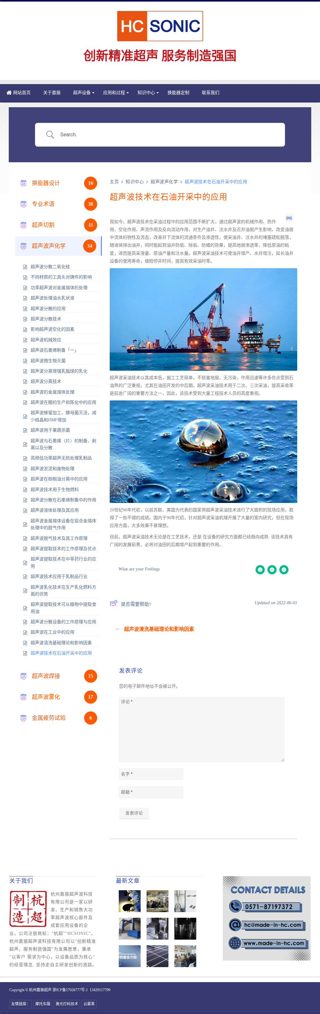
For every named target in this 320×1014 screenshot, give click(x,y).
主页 (114, 181)
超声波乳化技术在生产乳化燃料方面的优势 (63, 590)
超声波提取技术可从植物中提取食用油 (63, 608)
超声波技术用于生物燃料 (55, 489)
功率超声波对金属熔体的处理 (59, 287)
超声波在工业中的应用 (52, 632)
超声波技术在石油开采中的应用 (61, 653)
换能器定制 (178, 92)
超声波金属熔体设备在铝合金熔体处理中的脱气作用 (63, 524)
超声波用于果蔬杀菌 (50, 430)
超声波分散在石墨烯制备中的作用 (63, 500)
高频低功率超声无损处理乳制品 (61, 458)
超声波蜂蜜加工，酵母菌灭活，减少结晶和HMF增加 (63, 416)
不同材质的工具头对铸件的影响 (61, 277)
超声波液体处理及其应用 (55, 510)
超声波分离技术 (46, 381)
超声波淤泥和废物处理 (52, 468)
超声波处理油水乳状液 (52, 298)
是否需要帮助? (136, 604)
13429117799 (100, 990)
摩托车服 (42, 1004)
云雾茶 (89, 1004)
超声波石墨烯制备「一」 (55, 350)
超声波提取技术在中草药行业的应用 (63, 562)
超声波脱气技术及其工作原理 (59, 538)
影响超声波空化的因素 (52, 329)
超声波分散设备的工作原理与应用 (63, 622)
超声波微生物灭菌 (48, 361)
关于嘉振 (52, 92)
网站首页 (22, 92)
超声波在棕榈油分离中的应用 (59, 479)
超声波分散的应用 (48, 308)
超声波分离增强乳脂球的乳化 (59, 371)
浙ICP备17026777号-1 (70, 990)
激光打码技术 (67, 1004)
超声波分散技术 (46, 319)
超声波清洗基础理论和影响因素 (61, 642)
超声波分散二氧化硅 (50, 266)
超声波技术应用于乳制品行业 (59, 576)
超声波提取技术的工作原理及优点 (63, 548)
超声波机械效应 (46, 340)
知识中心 (146, 92)
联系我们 (210, 92)
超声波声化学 (164, 181)
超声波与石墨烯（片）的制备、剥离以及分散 (63, 444)
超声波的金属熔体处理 (52, 392)
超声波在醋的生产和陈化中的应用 (63, 402)
